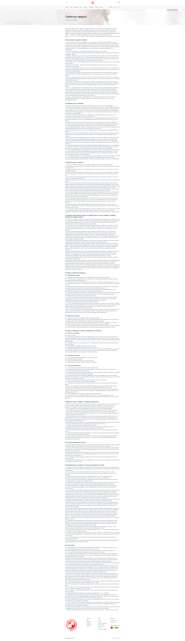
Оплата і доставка (101, 626)
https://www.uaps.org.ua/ (75, 36)
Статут (99, 627)
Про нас (99, 620)
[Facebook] (109, 7)
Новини (67, 7)
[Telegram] (113, 7)
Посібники (85, 7)
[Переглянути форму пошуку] (67, 3)
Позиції (80, 7)
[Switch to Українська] (119, 7)
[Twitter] (116, 7)
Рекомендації (91, 7)
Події (71, 7)
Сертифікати (75, 7)
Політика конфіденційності (102, 623)
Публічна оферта (101, 624)
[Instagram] (111, 7)
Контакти (99, 621)
